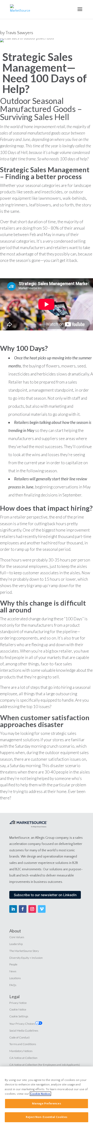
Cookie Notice (17, 1009)
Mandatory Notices (20, 1051)
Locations (15, 978)
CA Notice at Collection (23, 1058)
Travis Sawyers (19, 33)
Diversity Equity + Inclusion (26, 957)
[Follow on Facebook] (22, 909)
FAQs (12, 985)
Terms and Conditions (22, 1044)
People (13, 964)
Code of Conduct (19, 1037)
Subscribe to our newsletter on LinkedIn (45, 895)
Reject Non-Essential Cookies (46, 1117)
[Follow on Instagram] (32, 909)
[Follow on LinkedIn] (13, 909)
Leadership (16, 944)
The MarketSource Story (24, 951)
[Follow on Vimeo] (42, 909)
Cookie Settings (18, 1016)
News (12, 971)
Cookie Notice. (40, 1093)
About (15, 930)
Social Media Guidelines (23, 1030)
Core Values (16, 937)
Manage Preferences (46, 1103)
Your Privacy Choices (22, 1023)
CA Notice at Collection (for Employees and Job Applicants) (44, 1064)
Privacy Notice (18, 1003)
